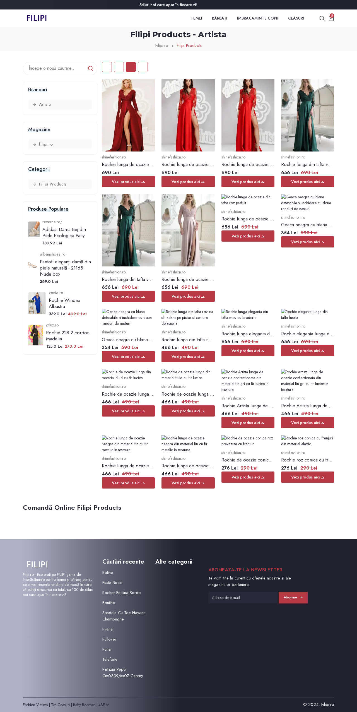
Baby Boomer (84, 705)
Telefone (109, 659)
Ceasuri (296, 18)
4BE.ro (103, 705)
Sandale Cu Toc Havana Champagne (124, 616)
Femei (196, 18)
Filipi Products (189, 45)
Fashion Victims (35, 705)
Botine (107, 572)
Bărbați (219, 18)
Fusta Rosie (112, 582)
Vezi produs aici (126, 181)
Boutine (108, 603)
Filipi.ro (161, 45)
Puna (106, 649)
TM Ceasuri (60, 705)
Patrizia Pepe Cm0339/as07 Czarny (122, 672)
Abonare (290, 597)
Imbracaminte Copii (257, 18)
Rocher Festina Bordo (121, 593)
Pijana (107, 629)
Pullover (109, 639)
